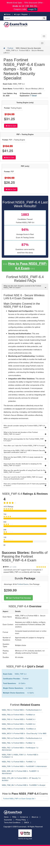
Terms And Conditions (12, 822)
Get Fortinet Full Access (19, 597)
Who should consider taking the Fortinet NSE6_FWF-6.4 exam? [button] (24, 426)
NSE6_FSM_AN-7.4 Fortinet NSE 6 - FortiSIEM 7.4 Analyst (23, 785)
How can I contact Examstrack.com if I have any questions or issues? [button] (25, 484)
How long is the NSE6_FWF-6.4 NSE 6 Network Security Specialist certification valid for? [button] (24, 451)
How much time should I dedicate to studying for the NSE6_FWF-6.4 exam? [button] (23, 464)
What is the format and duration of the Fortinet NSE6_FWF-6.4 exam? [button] (21, 433)
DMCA (26, 822)
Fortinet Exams (22, 584)
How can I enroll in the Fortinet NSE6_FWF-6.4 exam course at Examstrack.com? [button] (23, 478)
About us (35, 817)
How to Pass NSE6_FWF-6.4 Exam (27, 265)
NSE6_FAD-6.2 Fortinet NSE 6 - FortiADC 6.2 (18, 724)
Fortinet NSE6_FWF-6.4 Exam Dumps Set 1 (19, 798)
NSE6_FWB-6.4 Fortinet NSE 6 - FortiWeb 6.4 (19, 729)
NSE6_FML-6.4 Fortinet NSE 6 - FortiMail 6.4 (18, 714)
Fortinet (10, 48)
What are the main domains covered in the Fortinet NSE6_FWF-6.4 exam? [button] (22, 286)
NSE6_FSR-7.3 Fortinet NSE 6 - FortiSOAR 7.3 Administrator (24, 766)
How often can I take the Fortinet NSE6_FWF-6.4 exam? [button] (24, 446)
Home (8, 14)
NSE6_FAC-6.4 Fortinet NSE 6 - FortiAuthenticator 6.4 (22, 738)
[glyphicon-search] (44, 18)
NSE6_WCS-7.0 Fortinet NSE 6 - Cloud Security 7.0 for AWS (24, 733)
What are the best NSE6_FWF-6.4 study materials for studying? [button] (23, 458)
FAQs (14, 817)
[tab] (25, 287)
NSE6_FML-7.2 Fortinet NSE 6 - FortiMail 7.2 (18, 743)
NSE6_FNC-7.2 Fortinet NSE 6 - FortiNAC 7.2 (19, 761)
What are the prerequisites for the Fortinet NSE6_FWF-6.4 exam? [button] (24, 440)
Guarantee (8, 820)
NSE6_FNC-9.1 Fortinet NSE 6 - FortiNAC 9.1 (19, 719)
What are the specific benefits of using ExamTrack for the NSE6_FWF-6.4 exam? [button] (25, 471)
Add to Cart (11, 126)
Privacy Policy (21, 820)
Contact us (24, 817)
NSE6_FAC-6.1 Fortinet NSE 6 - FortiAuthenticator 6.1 (22, 710)
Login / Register (22, 14)
